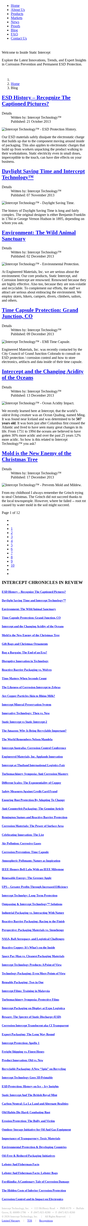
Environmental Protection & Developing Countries (34, 1147)
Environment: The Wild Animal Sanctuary (29, 609)
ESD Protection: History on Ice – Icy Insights (30, 1086)
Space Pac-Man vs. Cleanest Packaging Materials (33, 956)
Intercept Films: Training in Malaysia (26, 991)
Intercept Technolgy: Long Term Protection (29, 895)
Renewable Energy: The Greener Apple (26, 878)
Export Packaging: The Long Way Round (28, 1034)
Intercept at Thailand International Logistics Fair (33, 765)
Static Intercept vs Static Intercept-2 (24, 721)
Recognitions (46, 1220)
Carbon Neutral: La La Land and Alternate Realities (35, 1103)
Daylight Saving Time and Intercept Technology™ (34, 600)
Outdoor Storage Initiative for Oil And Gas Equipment (36, 1129)
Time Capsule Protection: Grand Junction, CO (31, 617)
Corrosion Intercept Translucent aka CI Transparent (35, 1025)
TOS (29, 1220)
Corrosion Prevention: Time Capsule (25, 852)
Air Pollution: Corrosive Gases (21, 843)
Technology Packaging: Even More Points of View (33, 973)
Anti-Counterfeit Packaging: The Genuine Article (33, 808)
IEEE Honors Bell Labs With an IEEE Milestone (33, 869)
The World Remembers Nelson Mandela (27, 739)
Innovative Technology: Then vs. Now (26, 713)
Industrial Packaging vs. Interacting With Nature (33, 912)
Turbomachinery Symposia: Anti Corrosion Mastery (35, 774)
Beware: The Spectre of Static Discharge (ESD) (31, 1016)
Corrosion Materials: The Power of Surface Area (33, 826)
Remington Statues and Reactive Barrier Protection (34, 817)
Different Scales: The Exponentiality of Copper (31, 782)
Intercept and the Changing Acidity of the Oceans (33, 626)
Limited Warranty (11, 1220)
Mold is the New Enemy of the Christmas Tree (36, 456)
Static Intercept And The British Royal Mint (29, 1095)
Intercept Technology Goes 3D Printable (27, 1077)
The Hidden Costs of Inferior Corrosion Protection (34, 1190)
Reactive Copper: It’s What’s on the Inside (28, 947)
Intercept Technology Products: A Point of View (32, 964)
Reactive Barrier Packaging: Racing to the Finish (33, 921)
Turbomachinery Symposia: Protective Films (30, 999)
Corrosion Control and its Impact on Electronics (32, 1199)
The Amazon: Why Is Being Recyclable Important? (34, 730)
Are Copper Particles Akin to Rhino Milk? (28, 696)
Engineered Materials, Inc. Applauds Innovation (32, 756)
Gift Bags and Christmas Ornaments (25, 644)
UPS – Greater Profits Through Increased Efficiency (35, 886)
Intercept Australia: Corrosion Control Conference (34, 748)
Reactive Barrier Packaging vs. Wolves (27, 669)
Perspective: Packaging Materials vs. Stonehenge (33, 930)
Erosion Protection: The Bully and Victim (28, 1121)
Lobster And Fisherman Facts (20, 1164)
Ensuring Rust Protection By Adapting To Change (33, 800)
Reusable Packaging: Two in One (23, 982)
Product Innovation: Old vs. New (22, 1060)
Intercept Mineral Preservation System (26, 704)
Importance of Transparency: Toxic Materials (31, 1138)
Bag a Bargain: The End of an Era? (24, 652)
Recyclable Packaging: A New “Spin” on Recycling (34, 1069)
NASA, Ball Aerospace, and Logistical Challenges (33, 939)
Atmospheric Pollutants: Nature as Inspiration (31, 860)
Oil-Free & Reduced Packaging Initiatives (28, 1155)
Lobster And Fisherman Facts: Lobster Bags (30, 1173)
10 (12, 565)
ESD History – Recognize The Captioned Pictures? (36, 101)
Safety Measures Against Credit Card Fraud (29, 791)
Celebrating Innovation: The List (23, 834)
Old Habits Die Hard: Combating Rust (26, 1112)
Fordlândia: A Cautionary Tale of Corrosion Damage (35, 1181)
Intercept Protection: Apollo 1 (20, 1043)
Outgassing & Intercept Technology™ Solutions (32, 904)
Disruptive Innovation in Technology (25, 661)
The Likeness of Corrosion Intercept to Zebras (31, 687)
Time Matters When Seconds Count (24, 678)
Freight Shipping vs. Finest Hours (23, 1051)
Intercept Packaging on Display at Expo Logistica (33, 1008)
